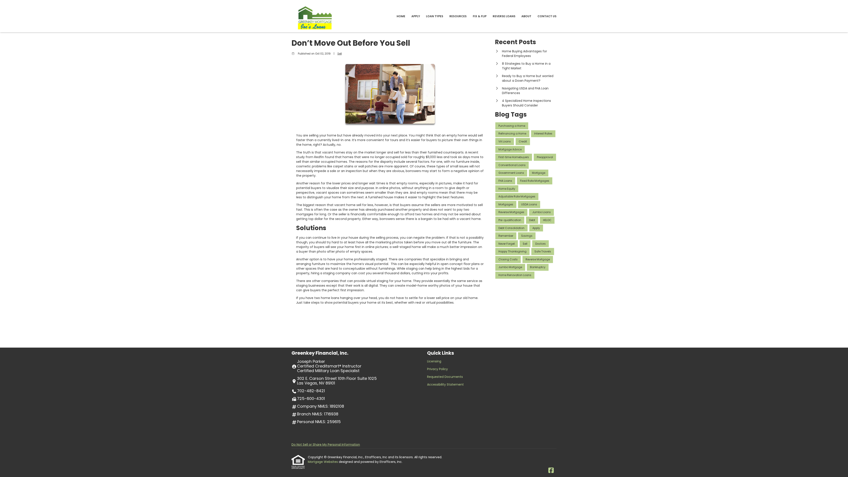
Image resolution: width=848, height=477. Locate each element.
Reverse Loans (504, 16)
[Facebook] (551, 470)
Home (401, 16)
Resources (458, 16)
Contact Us (547, 16)
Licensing (434, 361)
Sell (339, 53)
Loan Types (434, 16)
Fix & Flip (479, 16)
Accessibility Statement (445, 384)
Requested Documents (445, 377)
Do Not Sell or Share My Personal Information (326, 444)
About (526, 16)
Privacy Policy (437, 369)
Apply (415, 16)
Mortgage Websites (323, 462)
